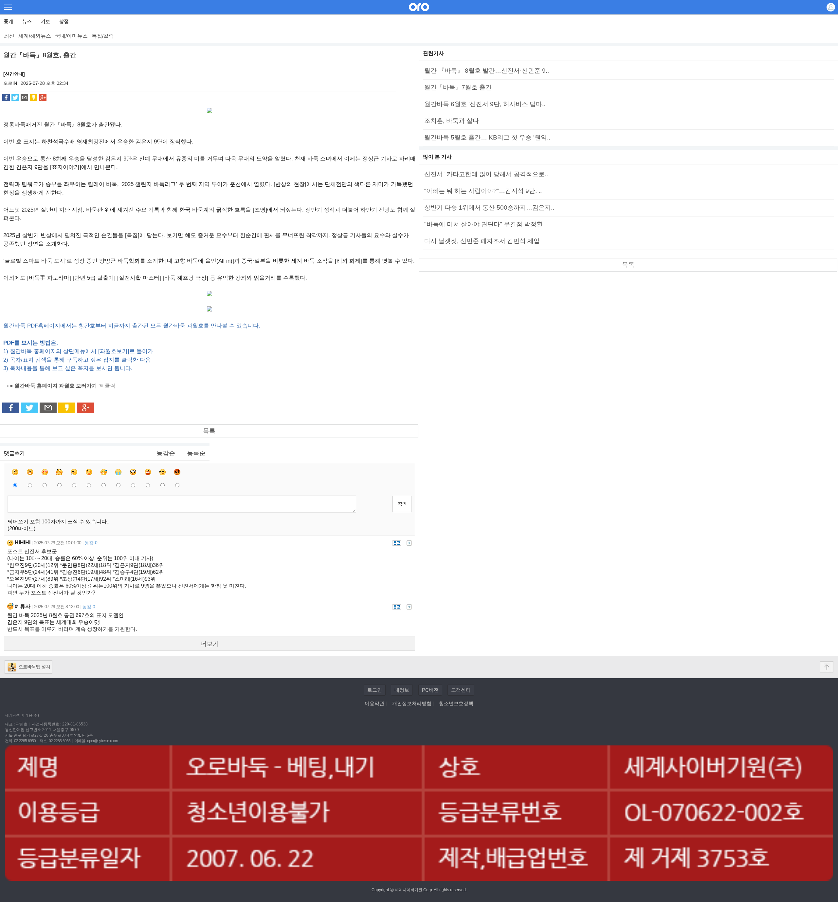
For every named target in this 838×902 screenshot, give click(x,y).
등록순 (196, 453)
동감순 (165, 453)
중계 (8, 22)
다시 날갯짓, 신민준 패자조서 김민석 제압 (482, 240)
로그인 (374, 690)
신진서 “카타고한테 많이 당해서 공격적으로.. (486, 174)
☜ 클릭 (61, 385)
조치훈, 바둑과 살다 (451, 120)
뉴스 (27, 22)
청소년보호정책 (456, 703)
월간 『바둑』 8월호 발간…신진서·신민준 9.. (486, 70)
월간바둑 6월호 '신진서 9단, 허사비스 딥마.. (484, 104)
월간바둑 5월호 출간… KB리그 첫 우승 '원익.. (487, 137)
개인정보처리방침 (411, 703)
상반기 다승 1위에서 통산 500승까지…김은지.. (489, 207)
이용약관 (374, 703)
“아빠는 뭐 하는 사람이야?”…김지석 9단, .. (483, 190)
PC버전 (430, 690)
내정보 (401, 690)
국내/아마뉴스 (71, 36)
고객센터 (461, 690)
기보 (45, 22)
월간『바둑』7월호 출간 (458, 87)
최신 (9, 36)
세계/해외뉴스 (34, 36)
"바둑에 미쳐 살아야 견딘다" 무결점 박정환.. (485, 224)
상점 (64, 22)
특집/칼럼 (103, 36)
